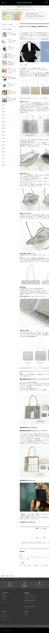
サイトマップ (4, 603)
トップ (4, 9)
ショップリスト (4, 614)
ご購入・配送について (6, 596)
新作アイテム (22, 557)
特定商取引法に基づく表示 (42, 626)
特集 (27, 559)
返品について (4, 597)
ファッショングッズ (41, 557)
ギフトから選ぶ (45, 565)
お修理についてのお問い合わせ (29, 596)
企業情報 (26, 613)
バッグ (28, 557)
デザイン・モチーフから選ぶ (25, 565)
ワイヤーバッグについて (6, 616)
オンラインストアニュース (6, 619)
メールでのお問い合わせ (28, 594)
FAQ (2, 601)
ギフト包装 (4, 599)
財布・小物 (33, 557)
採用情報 (26, 614)
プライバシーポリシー (33, 626)
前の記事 (37, 537)
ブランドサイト (4, 613)
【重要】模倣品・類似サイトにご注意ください (24, 6)
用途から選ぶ (36, 565)
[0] (46, 3)
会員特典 (3, 594)
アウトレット (22, 559)
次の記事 (43, 537)
